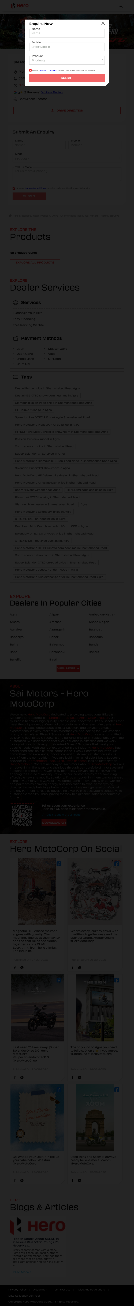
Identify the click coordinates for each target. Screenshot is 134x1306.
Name (36, 29)
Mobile (36, 42)
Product (37, 56)
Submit (67, 78)
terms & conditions (47, 70)
